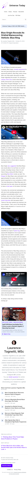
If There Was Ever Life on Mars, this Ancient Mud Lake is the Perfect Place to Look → (14, 447)
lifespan (3, 176)
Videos (10, 11)
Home (5, 11)
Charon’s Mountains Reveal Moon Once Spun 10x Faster (15, 400)
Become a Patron (6, 465)
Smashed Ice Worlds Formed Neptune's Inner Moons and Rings (15, 407)
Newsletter (21, 11)
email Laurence (13, 377)
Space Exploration (13, 43)
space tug (17, 230)
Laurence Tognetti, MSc (8, 41)
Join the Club (11, 15)
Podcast (15, 11)
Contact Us (10, 469)
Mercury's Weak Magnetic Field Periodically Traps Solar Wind (14, 414)
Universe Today (17, 5)
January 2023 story (6, 79)
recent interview (5, 200)
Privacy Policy (17, 469)
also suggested (12, 166)
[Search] (25, 19)
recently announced (19, 69)
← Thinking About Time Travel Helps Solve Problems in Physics (12, 438)
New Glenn (10, 174)
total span (9, 186)
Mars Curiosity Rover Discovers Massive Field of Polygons (14, 393)
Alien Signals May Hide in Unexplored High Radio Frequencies (15, 421)
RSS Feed (18, 15)
